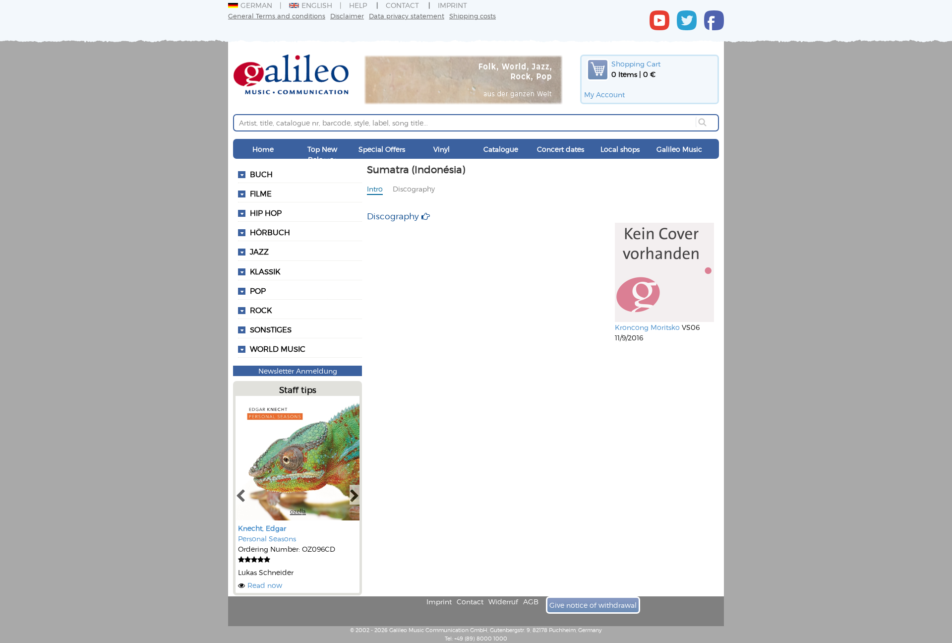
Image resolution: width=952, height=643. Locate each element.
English (316, 5)
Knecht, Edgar (262, 528)
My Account (604, 94)
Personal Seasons (267, 538)
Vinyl (441, 149)
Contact (402, 5)
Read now (264, 585)
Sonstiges (271, 329)
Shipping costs (472, 15)
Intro (375, 189)
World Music (277, 348)
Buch (261, 174)
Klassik (265, 271)
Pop (258, 290)
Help (358, 5)
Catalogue (500, 149)
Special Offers (381, 149)
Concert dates (560, 149)
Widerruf (503, 601)
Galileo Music (679, 149)
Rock (261, 310)
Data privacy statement (406, 15)
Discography (414, 189)
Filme (261, 193)
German (256, 5)
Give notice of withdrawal (593, 605)
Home (263, 149)
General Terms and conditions (276, 15)
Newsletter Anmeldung (297, 371)
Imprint (452, 5)
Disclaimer (347, 15)
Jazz (259, 251)
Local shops (620, 149)
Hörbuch (270, 232)
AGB (530, 601)
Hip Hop (266, 212)
